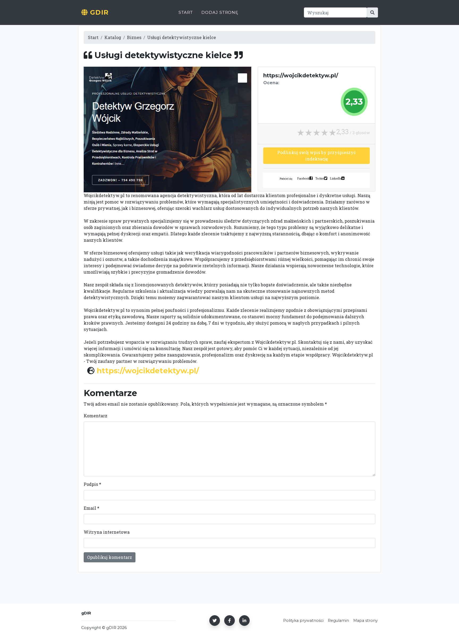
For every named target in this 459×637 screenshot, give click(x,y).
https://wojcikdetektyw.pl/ (148, 370)
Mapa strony (365, 620)
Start (185, 12)
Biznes (134, 37)
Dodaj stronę (219, 12)
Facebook (303, 178)
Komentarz (95, 415)
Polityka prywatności (303, 620)
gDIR (98, 12)
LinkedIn (335, 178)
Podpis (92, 484)
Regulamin (338, 620)
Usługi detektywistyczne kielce (181, 37)
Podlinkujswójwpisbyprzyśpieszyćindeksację (316, 156)
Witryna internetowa (107, 532)
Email (91, 508)
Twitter (319, 178)
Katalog (112, 37)
